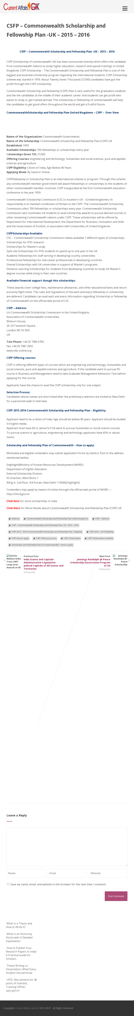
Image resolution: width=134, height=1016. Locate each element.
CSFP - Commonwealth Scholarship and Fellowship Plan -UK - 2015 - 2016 (45, 525)
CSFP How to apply (20, 538)
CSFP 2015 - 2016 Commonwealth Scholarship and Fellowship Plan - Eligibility (47, 531)
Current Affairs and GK (27, 1008)
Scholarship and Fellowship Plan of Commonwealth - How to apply (42, 544)
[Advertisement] (23, 125)
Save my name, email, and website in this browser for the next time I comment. (58, 884)
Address (15, 518)
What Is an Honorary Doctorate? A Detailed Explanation (19, 937)
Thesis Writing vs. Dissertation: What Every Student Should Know (21, 969)
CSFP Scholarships (72, 538)
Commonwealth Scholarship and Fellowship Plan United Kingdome (57, 518)
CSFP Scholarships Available (100, 538)
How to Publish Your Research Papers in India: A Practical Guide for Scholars (21, 953)
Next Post (90, 561)
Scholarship (29, 572)
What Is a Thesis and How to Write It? (19, 925)
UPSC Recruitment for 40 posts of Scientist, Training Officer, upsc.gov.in (21, 985)
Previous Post (43, 562)
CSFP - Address (102, 518)
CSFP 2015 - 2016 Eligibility (101, 531)
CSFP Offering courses (46, 538)
